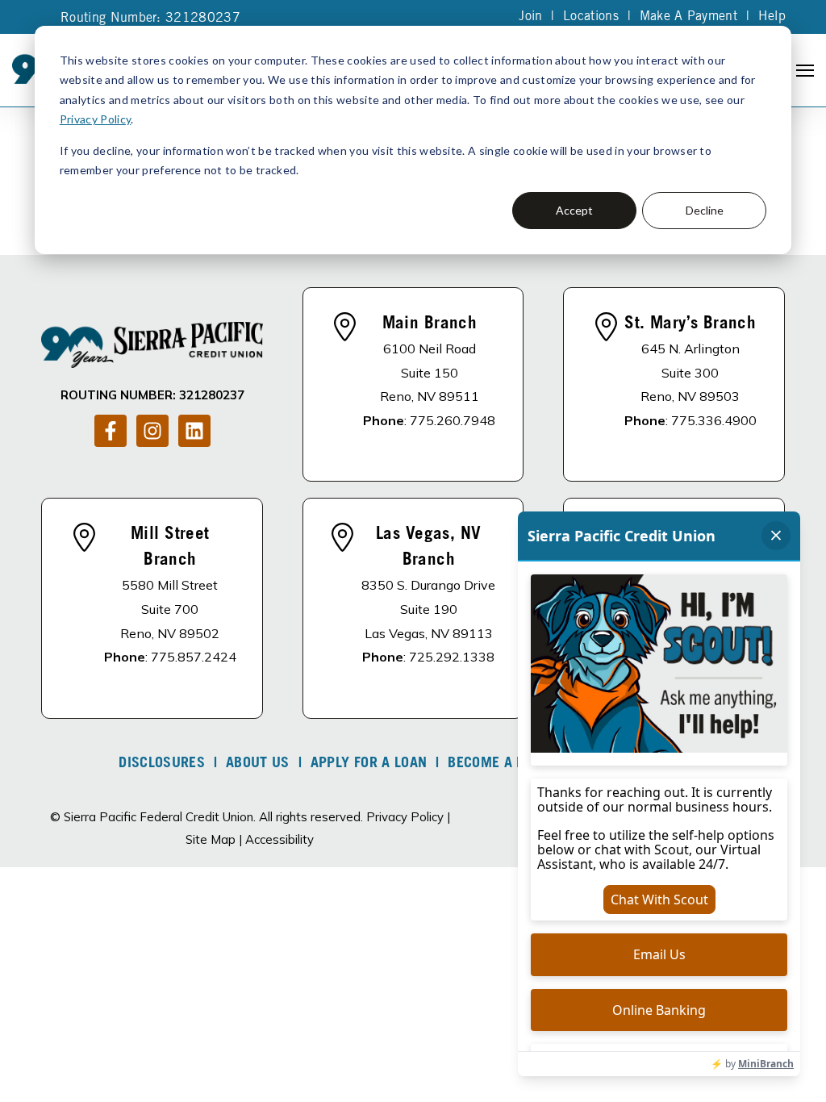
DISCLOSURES (162, 764)
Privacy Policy (95, 119)
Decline (705, 210)
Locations (591, 16)
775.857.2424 (193, 657)
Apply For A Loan (369, 764)
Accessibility (279, 839)
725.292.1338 (451, 657)
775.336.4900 (714, 420)
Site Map (211, 839)
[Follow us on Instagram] (152, 431)
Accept (574, 210)
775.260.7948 (452, 420)
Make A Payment (688, 16)
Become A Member (509, 764)
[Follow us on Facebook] (110, 431)
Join (530, 16)
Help (772, 16)
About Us (258, 764)
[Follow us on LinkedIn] (194, 431)
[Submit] (802, 244)
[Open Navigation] (805, 71)
